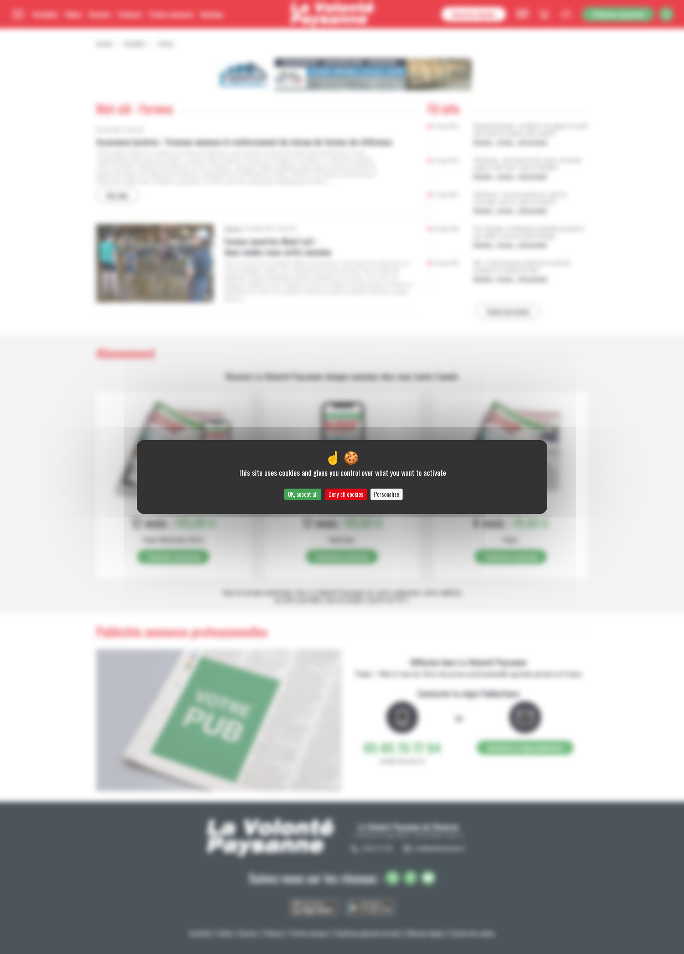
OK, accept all (303, 494)
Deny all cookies (345, 494)
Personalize (386, 494)
